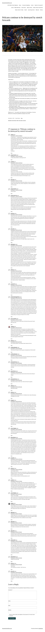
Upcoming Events (31, 9)
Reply (11, 159)
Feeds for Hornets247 (39, 5)
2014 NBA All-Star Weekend (13, 5)
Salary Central (29, 7)
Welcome (37, 9)
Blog (21, 118)
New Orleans (21, 120)
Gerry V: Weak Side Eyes (15, 7)
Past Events (23, 7)
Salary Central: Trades (19, 9)
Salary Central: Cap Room (38, 7)
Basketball (10, 120)
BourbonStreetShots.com (7, 2)
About (20, 5)
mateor (12, 503)
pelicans (24, 120)
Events (32, 5)
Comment (10, 589)
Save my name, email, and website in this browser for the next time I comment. (22, 615)
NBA (17, 120)
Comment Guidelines (26, 5)
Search (25, 9)
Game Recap (14, 120)
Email (9, 605)
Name (9, 600)
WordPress (41, 628)
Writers (41, 9)
